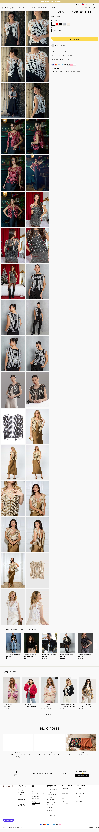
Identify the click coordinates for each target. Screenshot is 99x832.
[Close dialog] (69, 402)
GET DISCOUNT (60, 424)
